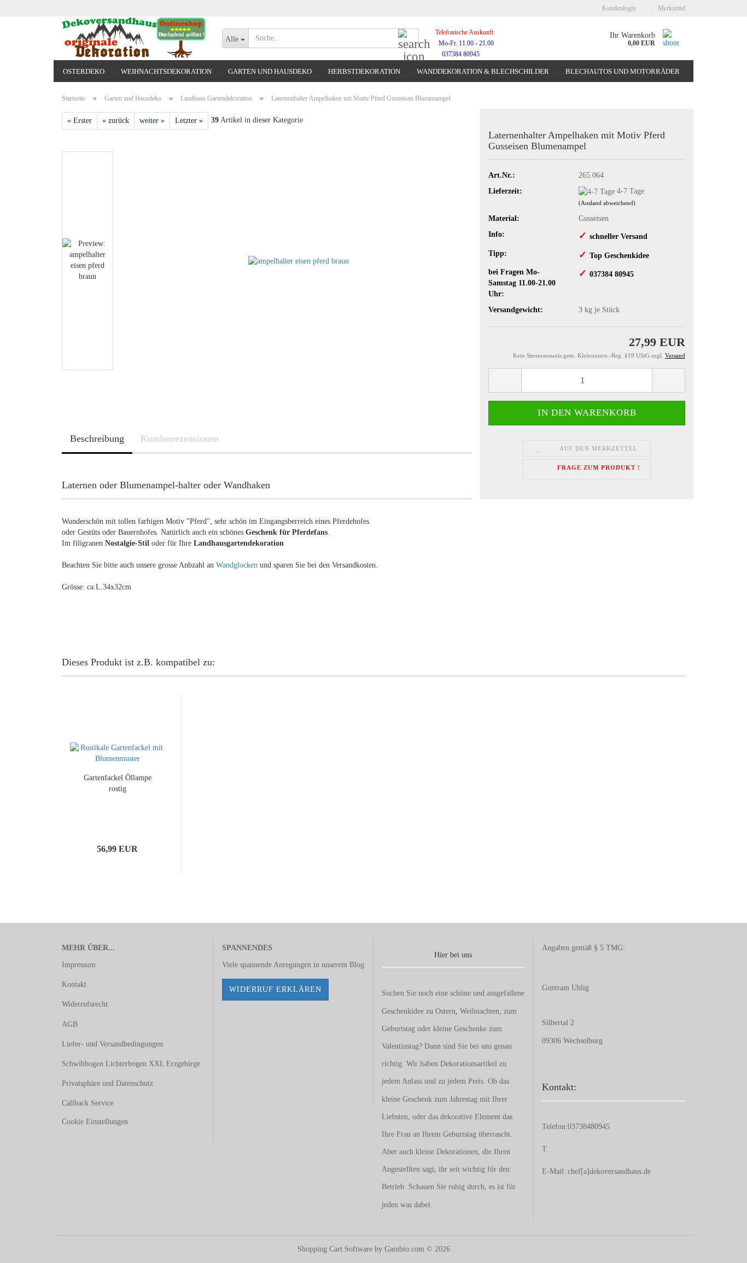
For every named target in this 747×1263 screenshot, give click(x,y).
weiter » (152, 120)
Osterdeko (83, 71)
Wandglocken (237, 565)
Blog (356, 965)
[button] (504, 380)
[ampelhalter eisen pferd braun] (298, 260)
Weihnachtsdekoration (166, 71)
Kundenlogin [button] (617, 8)
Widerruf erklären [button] (275, 989)
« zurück (115, 120)
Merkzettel (670, 8)
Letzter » (189, 120)
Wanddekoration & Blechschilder (483, 71)
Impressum (79, 965)
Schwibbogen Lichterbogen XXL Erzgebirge (131, 1064)
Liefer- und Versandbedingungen (112, 1044)
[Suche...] (408, 39)
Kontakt (74, 984)
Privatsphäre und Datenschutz (107, 1083)
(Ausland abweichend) (607, 203)
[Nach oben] (717, 1246)
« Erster (79, 120)
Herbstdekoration (364, 71)
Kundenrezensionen (180, 438)
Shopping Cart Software (334, 1249)
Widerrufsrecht (85, 1004)
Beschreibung (97, 438)
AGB (70, 1024)
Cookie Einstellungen (95, 1122)
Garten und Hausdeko (270, 71)
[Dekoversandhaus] (134, 38)
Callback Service (88, 1103)
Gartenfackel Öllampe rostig (117, 783)
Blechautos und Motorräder (622, 71)
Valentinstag (400, 1046)
